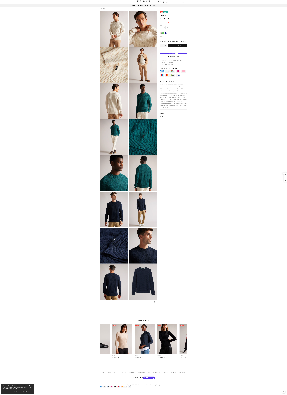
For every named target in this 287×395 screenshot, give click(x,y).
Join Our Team (156, 372)
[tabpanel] (110, 342)
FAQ (149, 372)
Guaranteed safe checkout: (169, 68)
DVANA (101, 355)
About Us (165, 372)
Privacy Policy (122, 372)
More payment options (173, 56)
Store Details (182, 372)
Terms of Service (112, 372)
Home (101, 8)
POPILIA (123, 355)
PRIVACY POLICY (19, 391)
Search (103, 372)
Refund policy (141, 372)
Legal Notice (132, 372)
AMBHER (146, 355)
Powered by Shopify (155, 385)
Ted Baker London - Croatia (143, 1)
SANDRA (168, 355)
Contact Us (173, 372)
